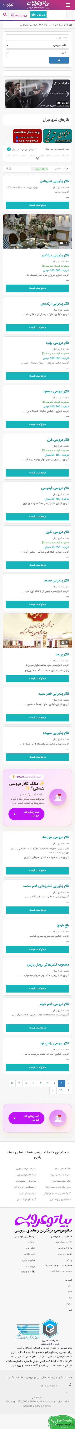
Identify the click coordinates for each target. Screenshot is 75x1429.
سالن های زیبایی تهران (25, 1181)
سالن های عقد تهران (61, 1181)
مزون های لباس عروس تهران (58, 1187)
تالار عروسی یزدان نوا (55, 1043)
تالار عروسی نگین (57, 532)
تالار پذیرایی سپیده (56, 733)
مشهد (69, 1291)
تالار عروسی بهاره (57, 343)
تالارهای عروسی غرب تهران (22, 149)
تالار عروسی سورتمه (55, 837)
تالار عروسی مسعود (56, 392)
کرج (70, 1298)
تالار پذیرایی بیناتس (55, 255)
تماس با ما (30, 1248)
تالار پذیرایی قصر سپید (53, 694)
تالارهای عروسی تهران (26, 1169)
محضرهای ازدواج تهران (60, 1199)
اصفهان (69, 1304)
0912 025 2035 (49, 1386)
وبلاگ (69, 1260)
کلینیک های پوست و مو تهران (57, 1193)
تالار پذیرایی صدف (56, 581)
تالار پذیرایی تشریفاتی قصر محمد (46, 886)
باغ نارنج (63, 925)
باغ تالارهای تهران (63, 1169)
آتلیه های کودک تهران (26, 1199)
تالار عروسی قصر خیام (54, 1004)
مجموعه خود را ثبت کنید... (61, 1271)
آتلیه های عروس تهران (26, 1175)
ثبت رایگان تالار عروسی (31, 814)
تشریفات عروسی (65, 1254)
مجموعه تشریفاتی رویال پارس (48, 965)
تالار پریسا (62, 655)
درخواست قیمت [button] (37, 205)
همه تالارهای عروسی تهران (57, 149)
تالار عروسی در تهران (63, 1242)
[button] (67, 94)
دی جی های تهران (27, 1193)
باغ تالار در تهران (65, 1248)
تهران (70, 1285)
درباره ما (31, 1242)
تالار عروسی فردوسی (55, 488)
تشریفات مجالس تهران (60, 1175)
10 (60, 1090)
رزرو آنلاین (40, 15)
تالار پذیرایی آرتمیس (54, 304)
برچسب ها (30, 1266)
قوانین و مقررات (28, 1260)
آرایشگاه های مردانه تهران (24, 1187)
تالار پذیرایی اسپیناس (54, 181)
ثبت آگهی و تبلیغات (57, 1378)
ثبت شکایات (29, 1254)
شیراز (70, 1310)
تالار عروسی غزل (58, 440)
